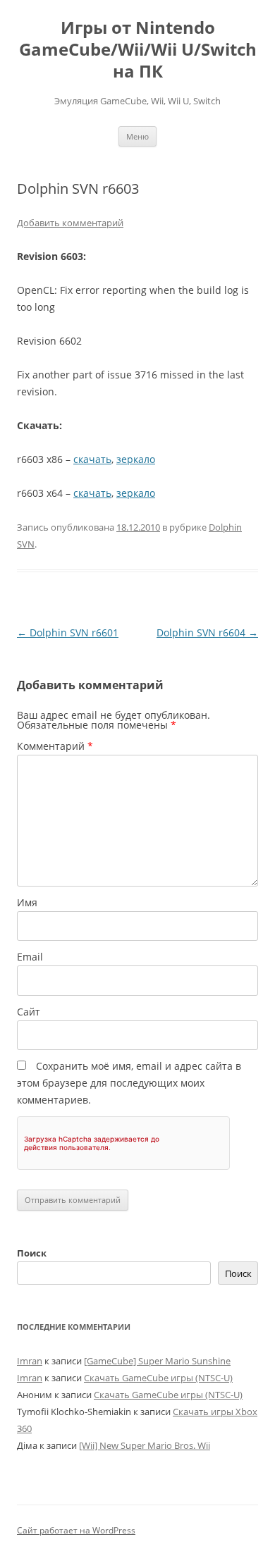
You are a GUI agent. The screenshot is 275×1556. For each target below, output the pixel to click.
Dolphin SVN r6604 (207, 632)
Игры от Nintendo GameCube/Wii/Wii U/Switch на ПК (138, 49)
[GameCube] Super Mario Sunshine (157, 1360)
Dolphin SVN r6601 (67, 632)
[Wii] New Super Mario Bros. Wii (144, 1445)
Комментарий (55, 746)
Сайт (28, 1011)
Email (30, 956)
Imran (29, 1360)
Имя (27, 902)
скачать (92, 459)
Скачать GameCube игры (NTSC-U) (158, 1377)
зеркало (135, 459)
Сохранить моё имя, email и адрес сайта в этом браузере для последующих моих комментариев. (129, 1082)
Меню (137, 136)
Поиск (32, 1253)
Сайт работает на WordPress (76, 1530)
